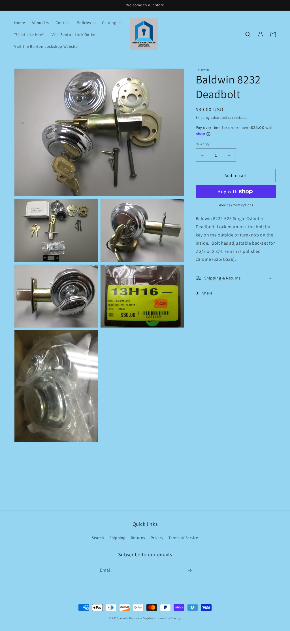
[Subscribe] (189, 570)
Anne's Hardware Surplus (136, 618)
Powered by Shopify (167, 618)
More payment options (235, 205)
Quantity (203, 144)
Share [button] (207, 293)
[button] (86, 23)
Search (98, 537)
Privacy (157, 537)
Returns (138, 537)
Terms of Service (183, 537)
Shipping (203, 117)
